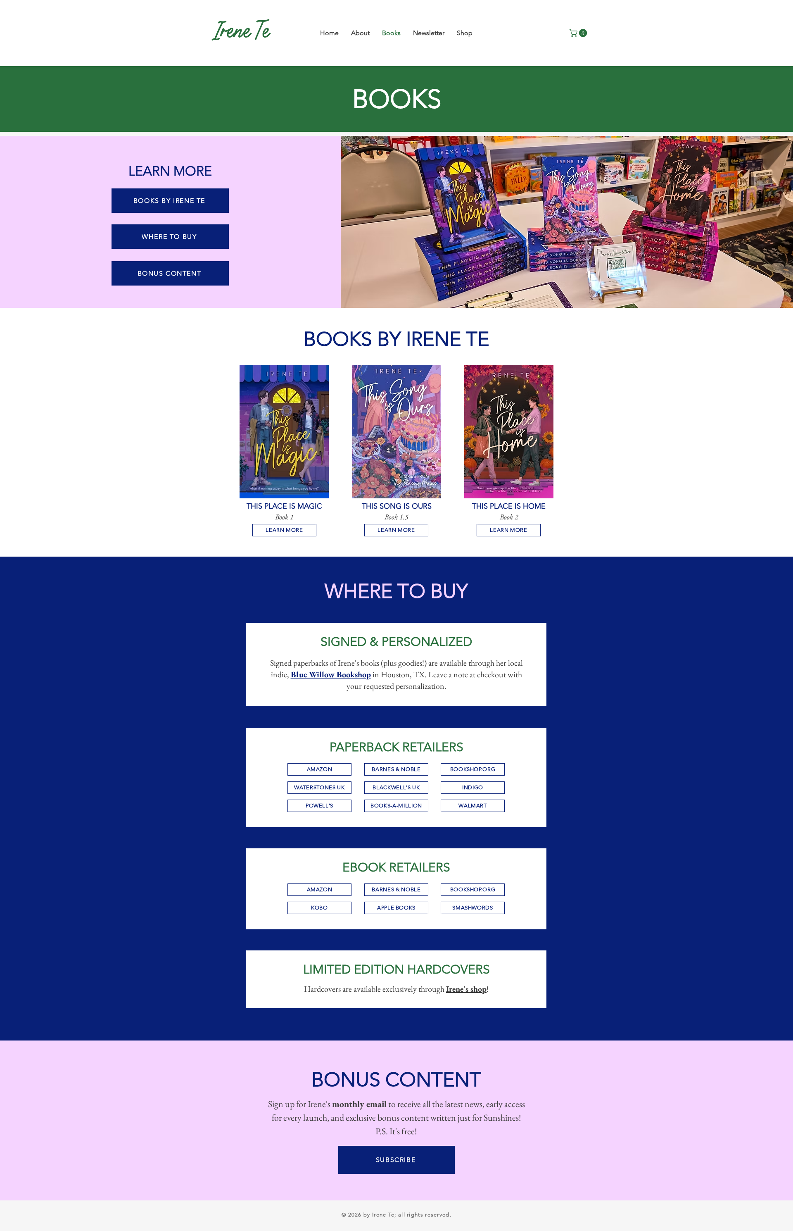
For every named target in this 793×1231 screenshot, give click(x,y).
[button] (579, 33)
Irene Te (242, 33)
